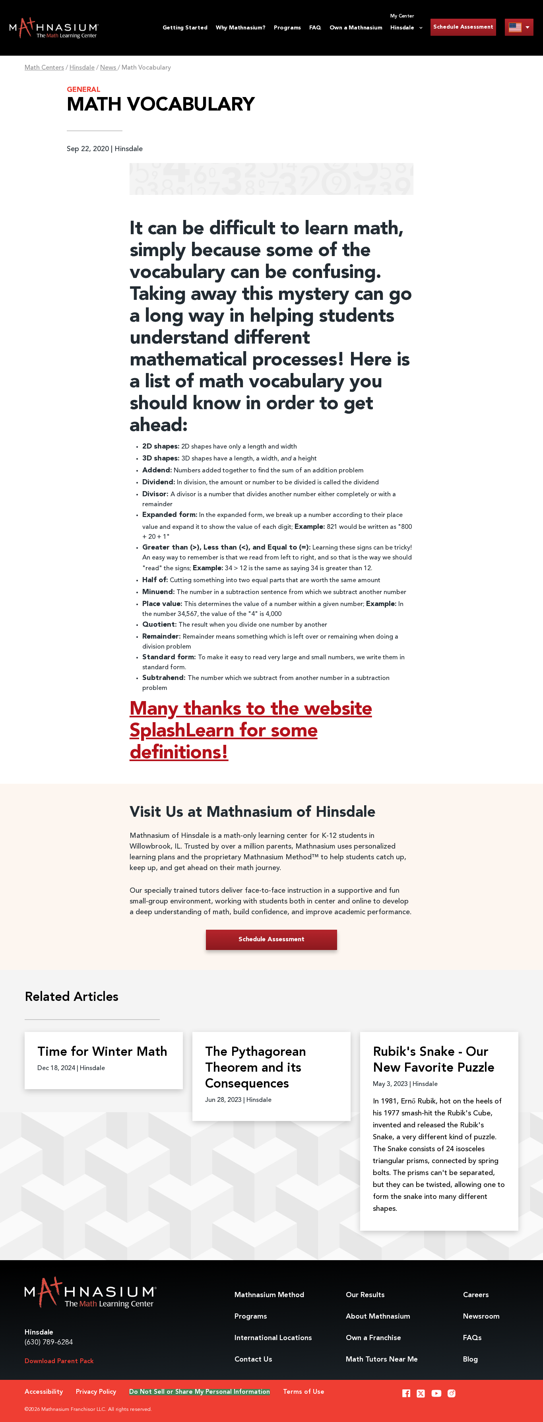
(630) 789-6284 (49, 1342)
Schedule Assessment (463, 27)
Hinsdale (82, 68)
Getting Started (185, 28)
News (109, 68)
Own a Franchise (373, 1338)
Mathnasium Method (269, 1295)
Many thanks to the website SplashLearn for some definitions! (251, 731)
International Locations (273, 1338)
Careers (476, 1295)
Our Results (365, 1295)
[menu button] (519, 27)
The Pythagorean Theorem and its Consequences (255, 1068)
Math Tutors (382, 1359)
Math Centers (44, 68)
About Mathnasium (378, 1316)
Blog (470, 1359)
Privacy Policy (96, 1392)
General (84, 89)
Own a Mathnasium (356, 28)
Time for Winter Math (102, 1052)
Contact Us (253, 1359)
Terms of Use (303, 1392)
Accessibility (44, 1392)
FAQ (315, 28)
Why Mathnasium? (241, 28)
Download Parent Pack (59, 1361)
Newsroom (481, 1316)
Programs (287, 28)
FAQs (472, 1338)
